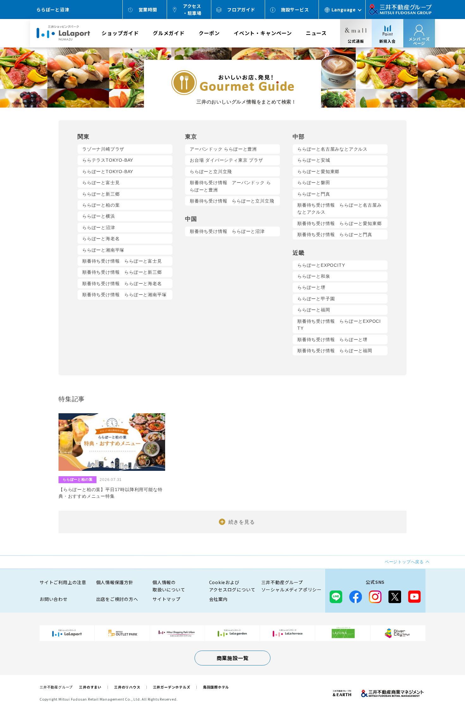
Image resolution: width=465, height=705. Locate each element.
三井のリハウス (127, 686)
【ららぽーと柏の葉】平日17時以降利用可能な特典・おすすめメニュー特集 (110, 493)
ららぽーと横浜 (98, 216)
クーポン (209, 33)
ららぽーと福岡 (313, 309)
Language (344, 9)
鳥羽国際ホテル (216, 686)
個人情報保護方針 (114, 582)
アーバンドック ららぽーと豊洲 (223, 149)
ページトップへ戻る (440, 680)
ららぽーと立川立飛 (211, 171)
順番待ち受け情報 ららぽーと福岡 (334, 350)
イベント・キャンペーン (263, 33)
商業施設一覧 (233, 658)
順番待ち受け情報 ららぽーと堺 (332, 339)
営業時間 (148, 9)
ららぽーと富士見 (101, 182)
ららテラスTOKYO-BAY (107, 160)
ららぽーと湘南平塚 (103, 250)
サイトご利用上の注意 (63, 582)
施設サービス (295, 9)
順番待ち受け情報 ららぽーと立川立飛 (232, 200)
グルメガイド (169, 33)
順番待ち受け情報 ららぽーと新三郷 (122, 272)
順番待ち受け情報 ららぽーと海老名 (122, 283)
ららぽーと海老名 (101, 238)
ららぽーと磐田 (313, 182)
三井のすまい (90, 686)
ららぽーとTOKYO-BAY (107, 171)
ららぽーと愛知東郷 (318, 171)
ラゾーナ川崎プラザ (103, 149)
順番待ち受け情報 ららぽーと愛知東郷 (339, 223)
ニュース (316, 33)
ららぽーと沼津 (98, 227)
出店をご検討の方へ (117, 599)
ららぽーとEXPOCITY (321, 265)
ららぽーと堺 (311, 287)
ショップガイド (120, 33)
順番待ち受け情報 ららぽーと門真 (334, 234)
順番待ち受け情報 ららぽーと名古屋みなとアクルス (339, 209)
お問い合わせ (54, 599)
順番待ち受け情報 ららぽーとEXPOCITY (339, 325)
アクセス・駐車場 (192, 9)
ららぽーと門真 (313, 194)
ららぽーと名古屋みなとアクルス (332, 149)
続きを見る (241, 522)
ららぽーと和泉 (313, 276)
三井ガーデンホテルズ (171, 686)
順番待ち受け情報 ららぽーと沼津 (227, 231)
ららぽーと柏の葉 (101, 205)
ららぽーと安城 (313, 160)
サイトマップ (166, 599)
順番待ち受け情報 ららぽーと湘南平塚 (124, 294)
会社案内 (218, 599)
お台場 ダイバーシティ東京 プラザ (226, 160)
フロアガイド (241, 9)
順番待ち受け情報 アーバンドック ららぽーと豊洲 (230, 186)
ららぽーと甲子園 (316, 298)
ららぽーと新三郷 (101, 194)
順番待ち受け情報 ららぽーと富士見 (122, 261)
